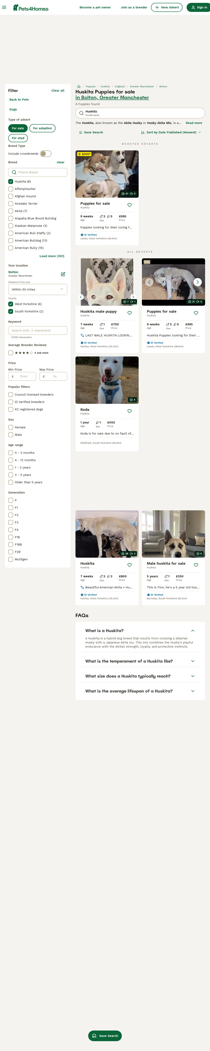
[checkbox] (11, 181)
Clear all (57, 90)
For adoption (42, 128)
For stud (18, 138)
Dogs (13, 109)
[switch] (45, 153)
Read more (194, 123)
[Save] (130, 205)
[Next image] (198, 282)
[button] (173, 282)
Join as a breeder (134, 7)
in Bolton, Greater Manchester (112, 97)
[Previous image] (149, 282)
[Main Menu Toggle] (4, 7)
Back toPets (19, 99)
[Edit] (63, 274)
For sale (18, 128)
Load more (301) (52, 256)
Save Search (93, 132)
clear (60, 162)
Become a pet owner (95, 7)
